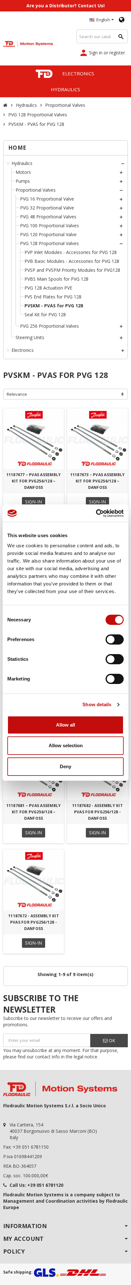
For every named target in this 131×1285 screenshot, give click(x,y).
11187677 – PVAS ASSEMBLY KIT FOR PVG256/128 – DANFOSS (33, 481)
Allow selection (66, 745)
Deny (65, 766)
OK (111, 1040)
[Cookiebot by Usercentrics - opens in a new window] (96, 513)
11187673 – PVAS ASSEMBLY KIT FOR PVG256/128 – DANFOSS (97, 481)
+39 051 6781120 (45, 1185)
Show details (96, 704)
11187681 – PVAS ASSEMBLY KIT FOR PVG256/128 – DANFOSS (33, 812)
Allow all (65, 725)
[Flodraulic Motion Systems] (28, 43)
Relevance (17, 394)
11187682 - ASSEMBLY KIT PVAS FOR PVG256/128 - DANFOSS (97, 812)
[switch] (115, 639)
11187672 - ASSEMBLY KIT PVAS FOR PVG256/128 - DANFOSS (33, 922)
